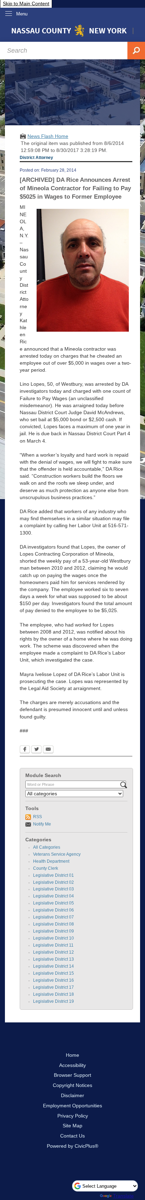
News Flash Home (47, 136)
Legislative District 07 (53, 917)
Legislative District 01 (53, 875)
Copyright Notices (72, 1085)
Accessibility (72, 1065)
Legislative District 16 (53, 980)
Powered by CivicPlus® (72, 1146)
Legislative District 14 (53, 966)
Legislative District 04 (53, 896)
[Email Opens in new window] (48, 750)
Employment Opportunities (72, 1105)
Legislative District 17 (53, 987)
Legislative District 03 (53, 889)
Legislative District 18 (53, 994)
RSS (37, 817)
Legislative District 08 (53, 924)
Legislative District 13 (53, 959)
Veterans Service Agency (57, 854)
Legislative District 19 (53, 1001)
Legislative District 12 (53, 952)
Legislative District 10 (53, 938)
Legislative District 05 (53, 903)
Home (72, 1055)
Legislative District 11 (53, 945)
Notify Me (42, 824)
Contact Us (72, 1136)
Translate (123, 1196)
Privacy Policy (72, 1116)
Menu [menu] (21, 13)
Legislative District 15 (53, 973)
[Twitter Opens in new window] (36, 750)
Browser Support (72, 1075)
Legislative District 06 (53, 910)
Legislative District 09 (53, 931)
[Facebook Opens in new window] (25, 750)
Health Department (51, 861)
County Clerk (45, 868)
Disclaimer (72, 1095)
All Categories (46, 847)
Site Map (72, 1125)
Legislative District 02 (53, 882)
